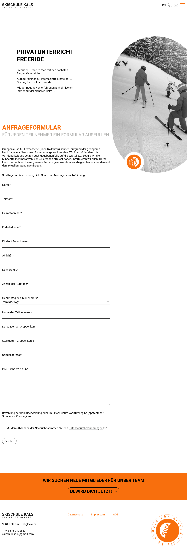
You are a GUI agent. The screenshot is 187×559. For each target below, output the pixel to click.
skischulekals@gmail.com (18, 534)
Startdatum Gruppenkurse (18, 340)
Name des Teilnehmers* (17, 312)
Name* (6, 184)
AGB (115, 514)
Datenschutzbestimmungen (86, 428)
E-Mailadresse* (11, 227)
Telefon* (7, 199)
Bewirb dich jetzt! (91, 491)
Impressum (98, 514)
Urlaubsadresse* (12, 355)
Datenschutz (75, 514)
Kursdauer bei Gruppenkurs (18, 326)
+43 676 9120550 (15, 530)
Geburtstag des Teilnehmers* (20, 298)
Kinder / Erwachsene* (15, 241)
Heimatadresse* (12, 213)
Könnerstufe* (10, 269)
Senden (9, 441)
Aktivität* (8, 255)
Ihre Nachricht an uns (15, 369)
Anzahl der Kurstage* (15, 283)
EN (164, 5)
